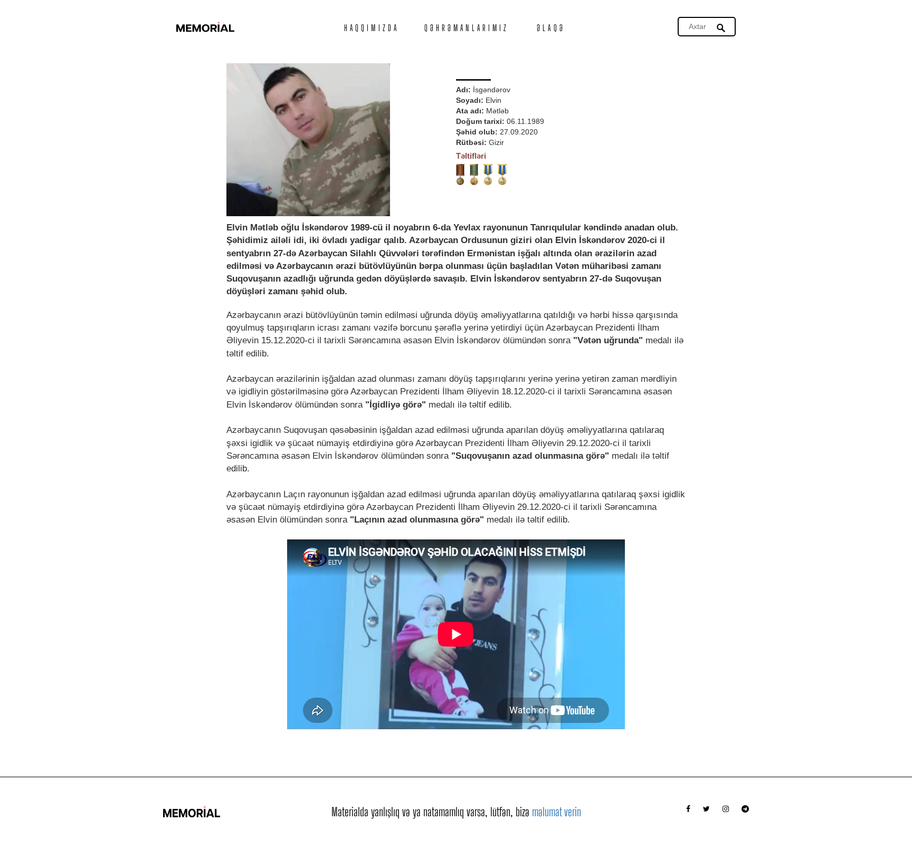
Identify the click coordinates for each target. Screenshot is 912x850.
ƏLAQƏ (551, 28)
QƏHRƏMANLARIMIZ (466, 28)
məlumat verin (556, 812)
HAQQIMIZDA (371, 28)
